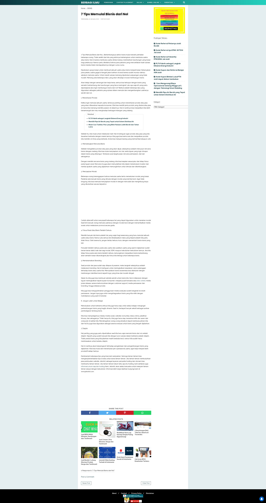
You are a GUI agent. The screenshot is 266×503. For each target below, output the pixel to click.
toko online (141, 281)
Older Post (146, 483)
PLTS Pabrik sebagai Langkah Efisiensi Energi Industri (108, 118)
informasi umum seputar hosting (93, 366)
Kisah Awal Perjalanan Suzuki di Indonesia (125, 458)
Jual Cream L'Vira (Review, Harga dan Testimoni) (106, 442)
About (114, 493)
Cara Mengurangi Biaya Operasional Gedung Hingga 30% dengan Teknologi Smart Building (168, 85)
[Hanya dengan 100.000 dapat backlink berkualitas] (169, 33)
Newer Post (86, 483)
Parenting (168, 2)
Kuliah (139, 2)
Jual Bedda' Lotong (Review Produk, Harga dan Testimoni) (89, 462)
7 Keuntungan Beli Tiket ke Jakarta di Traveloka (141, 432)
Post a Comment (87, 477)
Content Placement (124, 2)
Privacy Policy (136, 493)
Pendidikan (108, 2)
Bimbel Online (153, 2)
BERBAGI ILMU (90, 2)
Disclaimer (150, 493)
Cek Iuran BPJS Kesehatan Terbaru (142, 460)
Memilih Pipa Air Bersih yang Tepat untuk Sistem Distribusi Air (111, 121)
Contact (124, 493)
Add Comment (105, 19)
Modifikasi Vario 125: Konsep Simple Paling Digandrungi (125, 435)
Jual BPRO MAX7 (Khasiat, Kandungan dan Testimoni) (88, 436)
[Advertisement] (116, 36)
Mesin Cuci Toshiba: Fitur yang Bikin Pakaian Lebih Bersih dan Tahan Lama (114, 126)
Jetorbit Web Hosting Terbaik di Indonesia (107, 461)
